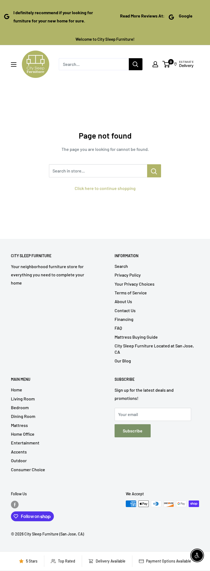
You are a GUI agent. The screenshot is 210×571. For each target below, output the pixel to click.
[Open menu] (13, 64)
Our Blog (123, 360)
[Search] (135, 64)
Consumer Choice (28, 469)
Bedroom (20, 407)
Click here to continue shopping (105, 188)
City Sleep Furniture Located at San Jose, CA (154, 348)
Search (121, 266)
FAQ (118, 327)
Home (16, 389)
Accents (19, 451)
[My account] (155, 64)
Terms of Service (131, 292)
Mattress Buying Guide (136, 336)
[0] (166, 64)
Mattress (19, 425)
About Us (123, 301)
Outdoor (19, 460)
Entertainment (25, 442)
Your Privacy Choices (134, 283)
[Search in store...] (154, 170)
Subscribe (132, 430)
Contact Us (125, 310)
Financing (124, 319)
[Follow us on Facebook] (15, 504)
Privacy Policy (128, 274)
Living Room (23, 398)
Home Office (22, 434)
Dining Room (23, 416)
